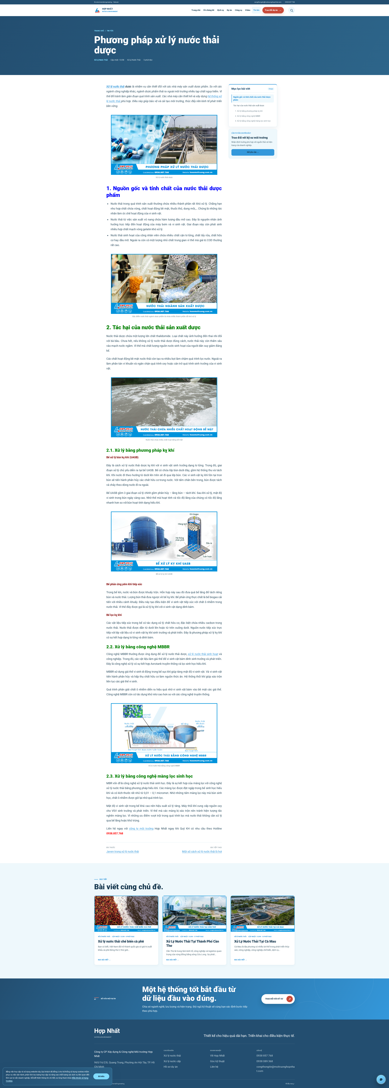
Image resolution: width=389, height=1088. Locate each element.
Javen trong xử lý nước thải (122, 851)
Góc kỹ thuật (217, 1061)
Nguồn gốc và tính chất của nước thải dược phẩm (252, 98)
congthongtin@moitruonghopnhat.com (267, 2)
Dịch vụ (220, 10)
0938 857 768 (290, 2)
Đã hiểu (101, 1076)
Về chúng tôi (208, 10)
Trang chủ (195, 10)
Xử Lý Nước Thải (101, 60)
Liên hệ (214, 1066)
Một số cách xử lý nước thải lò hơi (202, 851)
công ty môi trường (141, 828)
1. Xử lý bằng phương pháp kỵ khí (249, 111)
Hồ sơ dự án (171, 1066)
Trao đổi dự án (271, 10)
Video (247, 10)
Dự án (229, 10)
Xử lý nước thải (115, 86)
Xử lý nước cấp (172, 1061)
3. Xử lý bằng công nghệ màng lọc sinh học (253, 121)
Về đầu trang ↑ (290, 1084)
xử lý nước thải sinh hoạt (203, 654)
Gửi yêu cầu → (253, 152)
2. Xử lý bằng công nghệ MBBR (247, 116)
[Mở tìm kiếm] (291, 10)
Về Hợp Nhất (217, 1055)
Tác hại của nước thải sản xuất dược (248, 105)
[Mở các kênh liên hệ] (381, 1079)
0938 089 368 (264, 1061)
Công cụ (238, 10)
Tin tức (256, 10)
